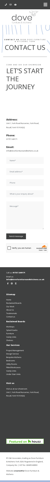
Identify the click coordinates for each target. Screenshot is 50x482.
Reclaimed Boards (14, 303)
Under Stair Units (13, 374)
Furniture (10, 333)
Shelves (9, 340)
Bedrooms (10, 360)
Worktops (10, 326)
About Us (10, 310)
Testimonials (11, 313)
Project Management (15, 350)
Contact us (10, 316)
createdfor (19, 470)
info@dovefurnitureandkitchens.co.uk (22, 151)
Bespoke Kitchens (13, 357)
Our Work (10, 306)
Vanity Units (11, 337)
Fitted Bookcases (13, 367)
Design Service (12, 354)
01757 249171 (11, 139)
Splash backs (12, 330)
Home (8, 299)
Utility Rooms (11, 364)
